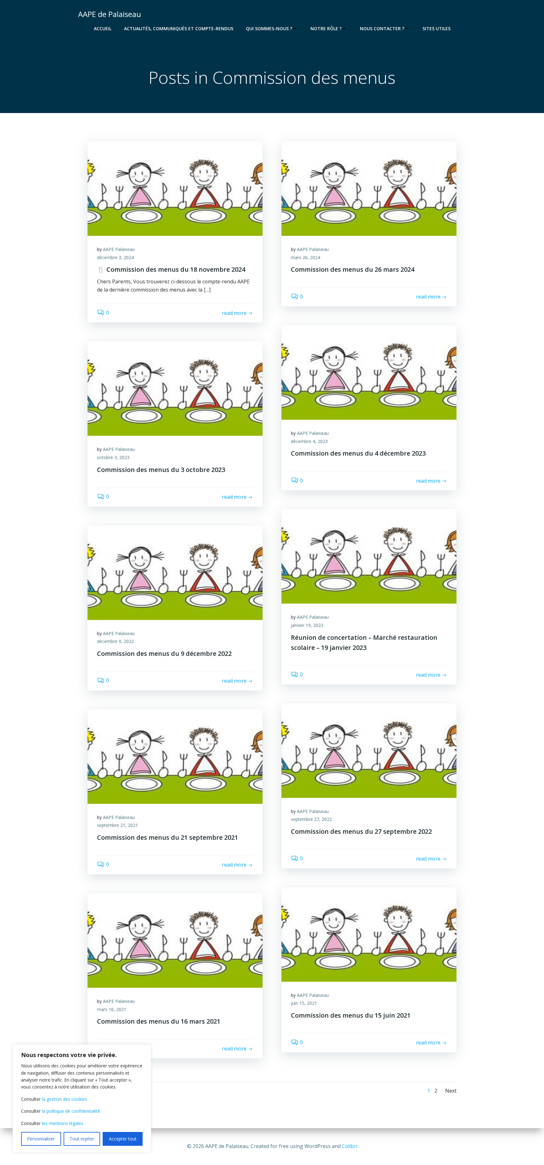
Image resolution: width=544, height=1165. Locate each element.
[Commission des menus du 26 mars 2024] (368, 188)
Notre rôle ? (326, 28)
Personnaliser (41, 1139)
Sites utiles (436, 28)
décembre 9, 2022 (115, 641)
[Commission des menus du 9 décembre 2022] (175, 572)
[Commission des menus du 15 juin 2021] (368, 933)
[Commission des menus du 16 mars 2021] (175, 939)
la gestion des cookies (64, 1099)
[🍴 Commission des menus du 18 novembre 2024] (175, 188)
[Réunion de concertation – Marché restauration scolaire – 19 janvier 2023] (368, 556)
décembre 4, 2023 (309, 441)
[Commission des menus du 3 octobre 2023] (175, 388)
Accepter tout (123, 1139)
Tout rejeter (82, 1139)
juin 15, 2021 (304, 1003)
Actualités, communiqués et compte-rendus (178, 28)
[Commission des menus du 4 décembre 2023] (368, 372)
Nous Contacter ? (382, 28)
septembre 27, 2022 (311, 819)
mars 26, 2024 (305, 257)
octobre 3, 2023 (113, 457)
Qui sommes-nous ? (269, 28)
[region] (82, 1098)
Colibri (349, 1146)
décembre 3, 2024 (115, 257)
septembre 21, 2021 (117, 825)
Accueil (102, 28)
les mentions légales (62, 1123)
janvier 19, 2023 (307, 625)
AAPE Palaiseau (119, 249)
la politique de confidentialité (71, 1111)
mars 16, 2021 (111, 1009)
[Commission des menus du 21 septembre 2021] (175, 756)
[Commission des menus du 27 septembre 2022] (368, 750)
